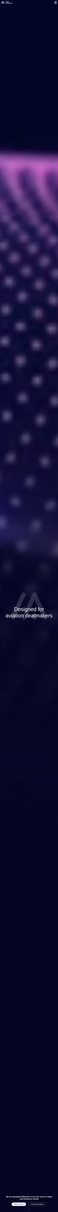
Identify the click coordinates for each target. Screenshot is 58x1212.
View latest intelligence (37, 1204)
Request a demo (18, 1204)
